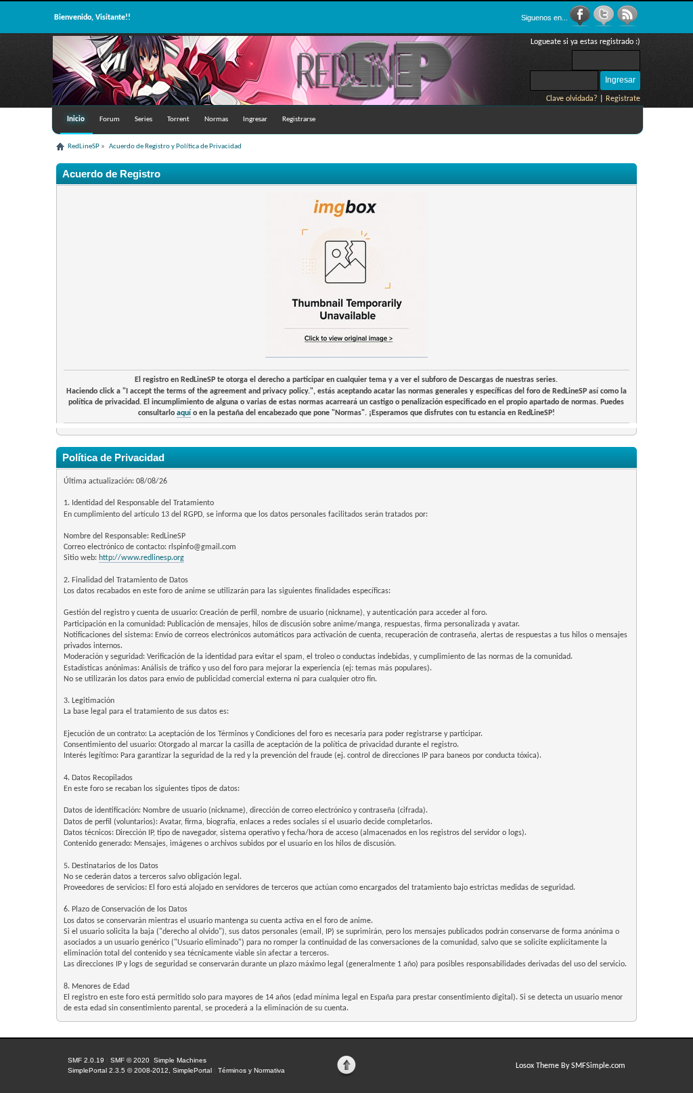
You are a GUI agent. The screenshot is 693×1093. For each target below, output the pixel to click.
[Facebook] (581, 24)
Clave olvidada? (572, 99)
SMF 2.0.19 (86, 1060)
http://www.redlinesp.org (141, 558)
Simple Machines (180, 1060)
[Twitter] (605, 24)
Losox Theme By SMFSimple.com (570, 1066)
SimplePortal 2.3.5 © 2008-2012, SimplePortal (140, 1070)
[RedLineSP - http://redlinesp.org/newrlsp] (283, 102)
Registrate (623, 99)
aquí (184, 413)
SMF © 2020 (130, 1060)
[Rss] (627, 24)
